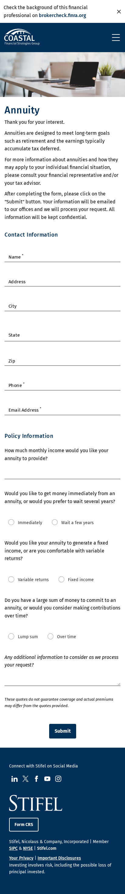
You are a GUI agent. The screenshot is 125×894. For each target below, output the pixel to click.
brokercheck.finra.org (62, 15)
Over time (66, 636)
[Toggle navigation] (116, 37)
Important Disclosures (59, 858)
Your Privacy (21, 858)
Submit (63, 731)
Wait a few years (77, 522)
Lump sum (28, 636)
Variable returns (33, 579)
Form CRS (24, 824)
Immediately (30, 522)
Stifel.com (46, 848)
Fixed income (81, 579)
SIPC (13, 848)
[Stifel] (22, 38)
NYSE (28, 848)
